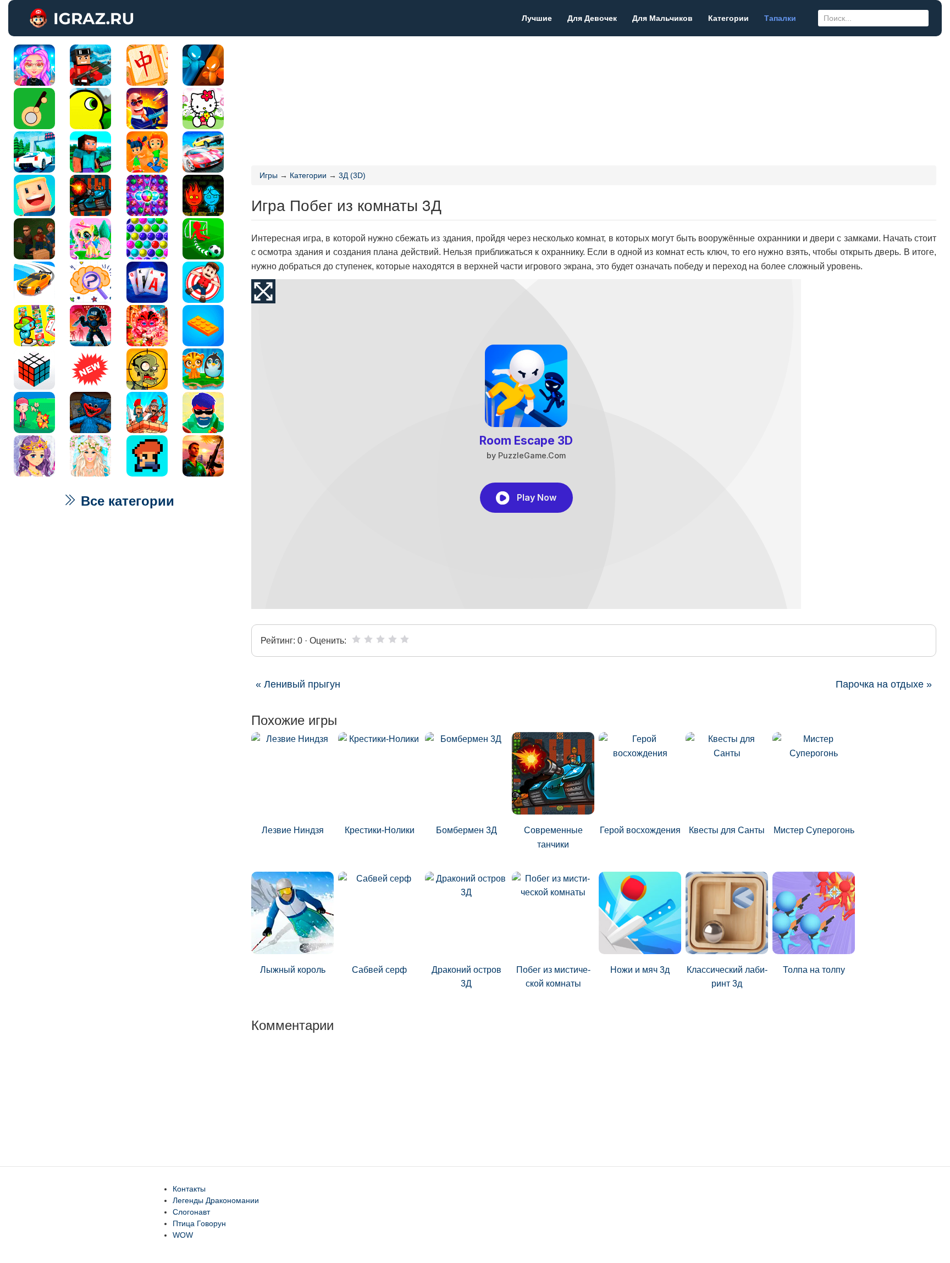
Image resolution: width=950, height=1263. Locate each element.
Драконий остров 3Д (466, 977)
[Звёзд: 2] (368, 639)
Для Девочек (592, 18)
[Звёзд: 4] (392, 639)
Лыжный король (292, 969)
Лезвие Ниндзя (293, 830)
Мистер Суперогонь (814, 830)
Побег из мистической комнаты (553, 977)
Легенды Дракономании (216, 1200)
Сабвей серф (379, 969)
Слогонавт (191, 1211)
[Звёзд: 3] (380, 639)
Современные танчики (553, 837)
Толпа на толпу (814, 969)
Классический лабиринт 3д (727, 977)
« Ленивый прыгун (298, 684)
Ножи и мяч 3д (640, 969)
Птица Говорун (199, 1223)
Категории (728, 18)
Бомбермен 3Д (466, 830)
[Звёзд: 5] (404, 639)
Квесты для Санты (727, 830)
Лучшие (537, 18)
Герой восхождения (640, 830)
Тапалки (780, 18)
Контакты (189, 1188)
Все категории (125, 501)
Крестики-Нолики (380, 830)
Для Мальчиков (662, 18)
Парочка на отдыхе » (884, 684)
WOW (183, 1235)
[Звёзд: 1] (356, 639)
